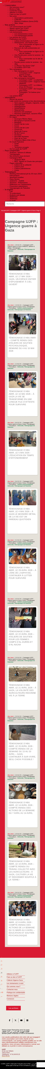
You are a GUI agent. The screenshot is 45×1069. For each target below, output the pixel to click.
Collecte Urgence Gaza (15, 980)
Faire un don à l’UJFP (14, 977)
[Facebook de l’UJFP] (9, 1021)
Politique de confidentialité (16, 992)
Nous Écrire (6, 1056)
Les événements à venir (15, 983)
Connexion (10, 999)
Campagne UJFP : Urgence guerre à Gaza (22, 210)
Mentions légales (12, 996)
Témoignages (17, 248)
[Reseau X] (15, 1021)
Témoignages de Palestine (22, 309)
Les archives (13, 1008)
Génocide (20, 249)
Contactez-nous (12, 989)
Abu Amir (11, 245)
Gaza (24, 306)
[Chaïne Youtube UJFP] (21, 1021)
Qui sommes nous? (13, 986)
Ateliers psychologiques (25, 308)
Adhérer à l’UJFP (13, 974)
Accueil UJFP (5, 210)
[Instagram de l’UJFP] (27, 1021)
